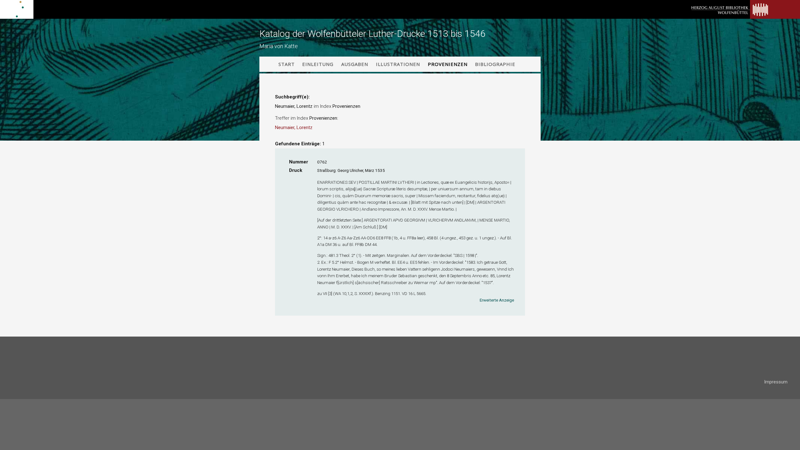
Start (286, 64)
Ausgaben (354, 64)
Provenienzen (448, 64)
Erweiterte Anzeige (497, 300)
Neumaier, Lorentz (293, 127)
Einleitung (317, 64)
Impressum (776, 382)
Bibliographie (495, 64)
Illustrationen (398, 64)
